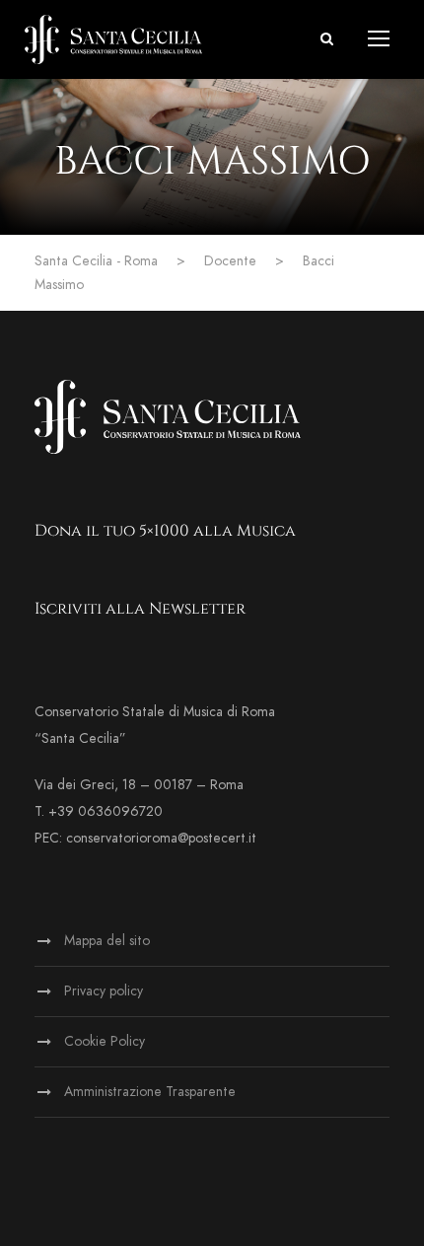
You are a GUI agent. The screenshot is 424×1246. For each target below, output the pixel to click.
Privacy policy (103, 991)
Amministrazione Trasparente (150, 1091)
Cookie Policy (104, 1041)
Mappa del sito (107, 940)
